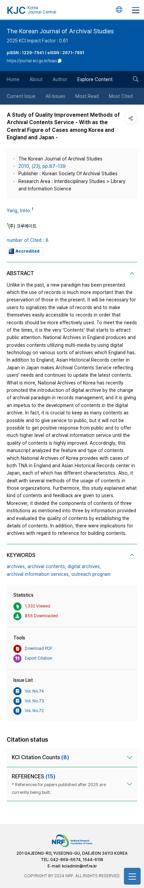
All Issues (55, 96)
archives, (16, 566)
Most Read (87, 96)
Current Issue (21, 96)
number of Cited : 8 (28, 240)
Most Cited (121, 96)
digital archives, (84, 566)
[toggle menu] (135, 9)
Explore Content (95, 79)
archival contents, (46, 566)
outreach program (91, 574)
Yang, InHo (18, 210)
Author (60, 79)
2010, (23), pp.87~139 (42, 166)
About (36, 79)
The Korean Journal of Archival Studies (60, 31)
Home (13, 79)
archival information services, (38, 574)
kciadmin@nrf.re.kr (79, 866)
